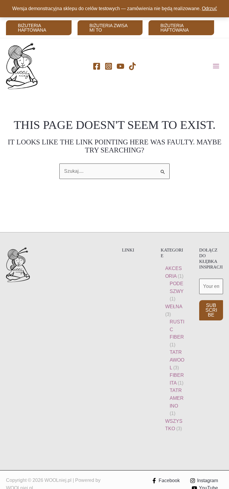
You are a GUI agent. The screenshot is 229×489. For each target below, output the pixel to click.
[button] (39, 27)
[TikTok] (132, 66)
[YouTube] (120, 66)
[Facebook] (96, 66)
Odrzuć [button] (209, 8)
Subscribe (211, 310)
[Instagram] (108, 66)
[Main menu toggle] (216, 66)
